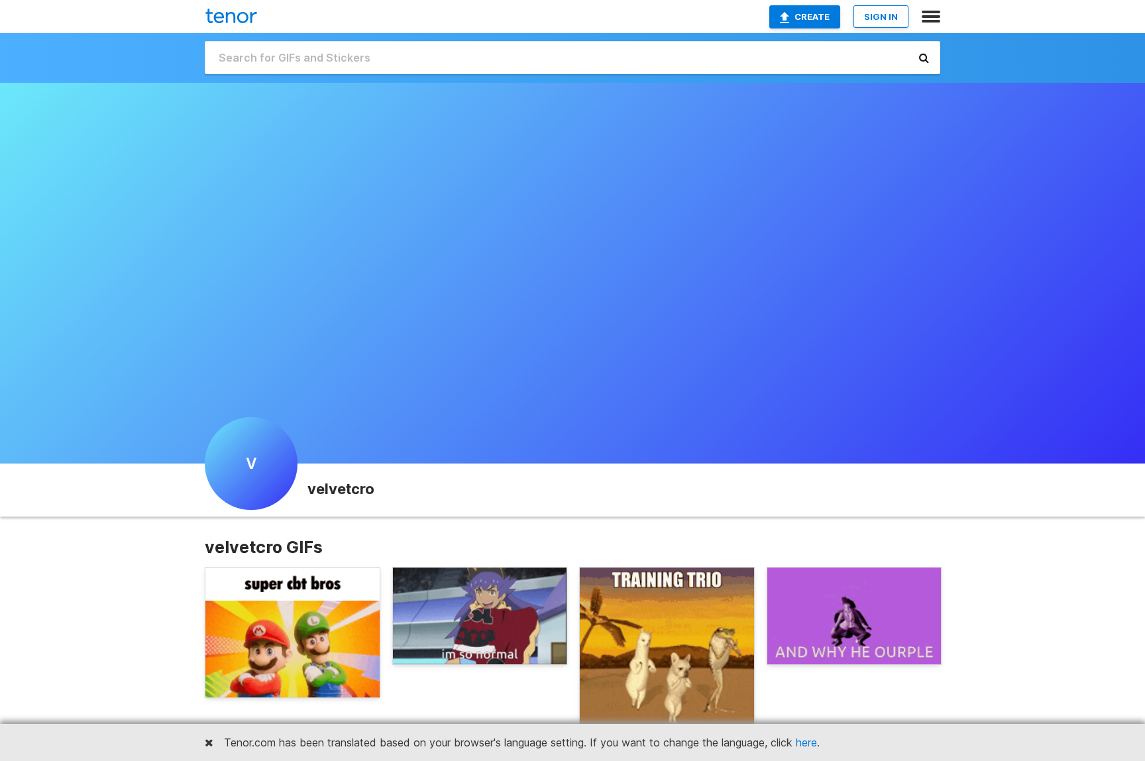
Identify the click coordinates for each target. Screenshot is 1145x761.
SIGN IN (881, 16)
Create (812, 16)
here (806, 742)
